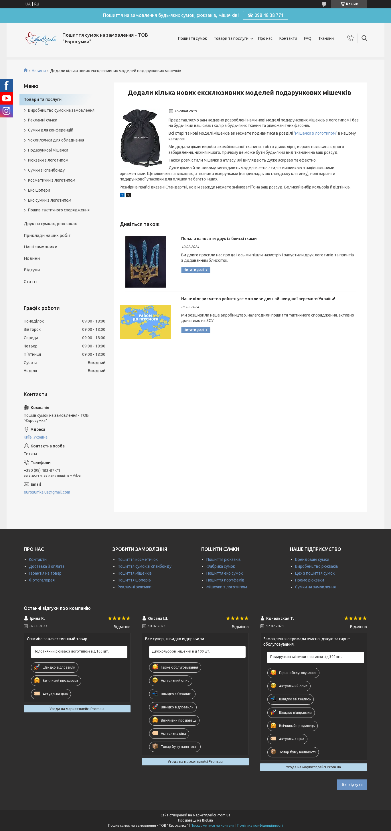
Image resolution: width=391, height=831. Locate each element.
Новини (39, 70)
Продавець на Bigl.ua (195, 820)
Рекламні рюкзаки (134, 587)
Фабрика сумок (220, 566)
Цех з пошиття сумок (315, 573)
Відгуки (32, 269)
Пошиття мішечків (135, 573)
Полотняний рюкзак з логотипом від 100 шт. (71, 651)
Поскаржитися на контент (213, 825)
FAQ (307, 38)
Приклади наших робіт (47, 235)
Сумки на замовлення (315, 587)
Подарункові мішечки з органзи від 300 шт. (306, 657)
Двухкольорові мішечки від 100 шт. (181, 651)
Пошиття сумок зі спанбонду (144, 566)
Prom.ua (223, 815)
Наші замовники (40, 246)
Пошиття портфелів (225, 580)
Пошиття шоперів (134, 580)
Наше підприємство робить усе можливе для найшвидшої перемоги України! (258, 298)
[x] (128, 196)
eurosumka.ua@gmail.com (47, 492)
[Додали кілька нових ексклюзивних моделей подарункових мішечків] (141, 138)
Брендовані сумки (312, 559)
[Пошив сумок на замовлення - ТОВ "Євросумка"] (41, 38)
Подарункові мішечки (48, 150)
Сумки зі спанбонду (46, 170)
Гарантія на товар (45, 573)
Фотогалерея (42, 580)
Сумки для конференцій (50, 130)
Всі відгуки (352, 785)
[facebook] (122, 196)
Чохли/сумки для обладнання (56, 140)
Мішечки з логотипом (226, 587)
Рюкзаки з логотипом (48, 160)
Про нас (265, 38)
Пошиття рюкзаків (223, 559)
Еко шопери (39, 190)
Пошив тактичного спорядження (59, 210)
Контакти (288, 38)
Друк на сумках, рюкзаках (50, 223)
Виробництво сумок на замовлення (61, 110)
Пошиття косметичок (138, 559)
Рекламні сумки (42, 120)
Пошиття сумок (192, 38)
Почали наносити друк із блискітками (219, 238)
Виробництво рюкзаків (316, 566)
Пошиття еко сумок (224, 573)
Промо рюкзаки (309, 580)
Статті (30, 281)
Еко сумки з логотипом (49, 200)
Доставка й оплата (46, 566)
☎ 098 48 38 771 (266, 15)
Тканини (326, 38)
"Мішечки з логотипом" (315, 133)
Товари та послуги (231, 38)
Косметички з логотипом (51, 180)
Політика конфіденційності (260, 825)
